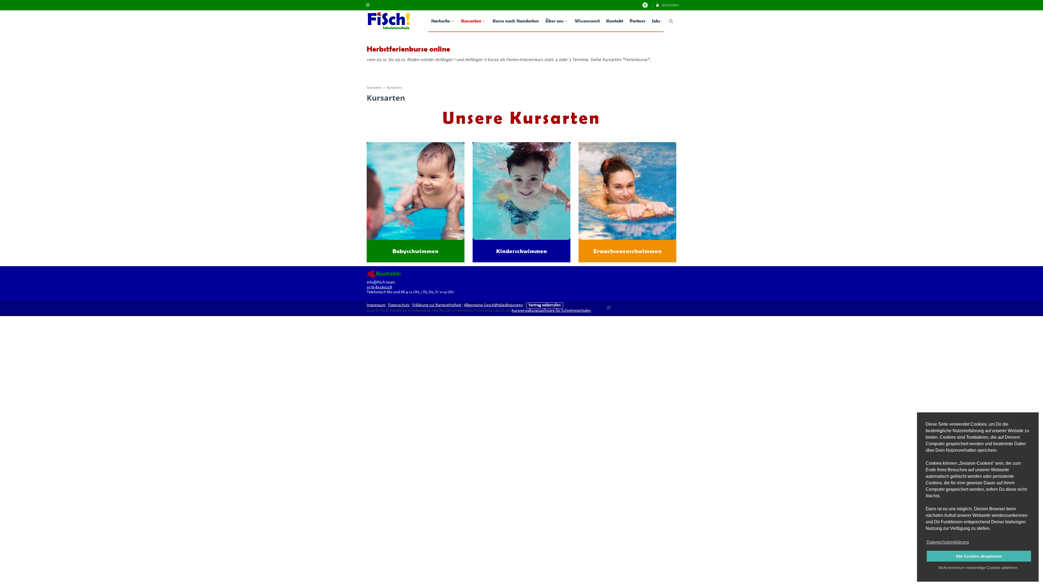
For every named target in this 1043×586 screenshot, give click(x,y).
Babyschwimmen (415, 251)
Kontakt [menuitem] (614, 20)
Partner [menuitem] (637, 20)
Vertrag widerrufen (545, 305)
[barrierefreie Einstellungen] (645, 5)
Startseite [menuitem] (440, 20)
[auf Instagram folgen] (368, 4)
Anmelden (670, 5)
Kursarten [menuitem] (471, 20)
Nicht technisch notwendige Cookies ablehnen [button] (977, 567)
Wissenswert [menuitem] (587, 20)
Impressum (376, 305)
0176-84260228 (379, 287)
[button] (671, 21)
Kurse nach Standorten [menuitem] (516, 20)
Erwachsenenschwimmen (627, 251)
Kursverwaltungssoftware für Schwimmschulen (551, 311)
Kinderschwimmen (521, 251)
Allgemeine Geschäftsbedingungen (493, 305)
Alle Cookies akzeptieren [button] (979, 556)
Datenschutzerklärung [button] (947, 542)
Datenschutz (399, 305)
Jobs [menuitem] (656, 20)
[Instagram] (609, 307)
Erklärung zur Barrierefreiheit (436, 305)
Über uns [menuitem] (554, 20)
